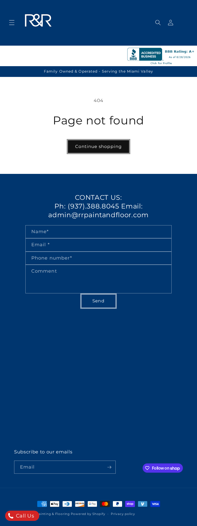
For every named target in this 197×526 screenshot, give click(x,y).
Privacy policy (123, 514)
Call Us (24, 516)
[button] (12, 22)
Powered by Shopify (88, 514)
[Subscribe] (109, 467)
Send (98, 300)
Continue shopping (98, 146)
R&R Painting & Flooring (49, 514)
